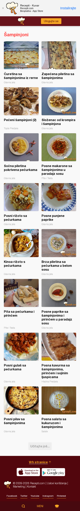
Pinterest (61, 496)
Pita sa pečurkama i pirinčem (21, 304)
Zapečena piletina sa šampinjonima (59, 62)
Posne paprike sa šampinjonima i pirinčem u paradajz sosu (59, 304)
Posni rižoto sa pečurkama (21, 204)
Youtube (35, 496)
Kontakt (31, 486)
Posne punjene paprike (59, 204)
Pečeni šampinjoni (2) (21, 108)
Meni (40, 506)
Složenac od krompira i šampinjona (59, 108)
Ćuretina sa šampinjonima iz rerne (21, 62)
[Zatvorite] (3, 8)
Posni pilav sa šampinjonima (21, 409)
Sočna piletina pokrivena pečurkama (21, 156)
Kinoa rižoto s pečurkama (21, 252)
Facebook (12, 496)
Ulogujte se (51, 21)
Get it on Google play (53, 472)
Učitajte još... (40, 446)
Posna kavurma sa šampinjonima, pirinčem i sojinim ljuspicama (59, 358)
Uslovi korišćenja (57, 483)
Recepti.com (7, 484)
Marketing (19, 486)
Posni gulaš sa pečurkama (21, 358)
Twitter (23, 496)
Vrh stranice (38, 462)
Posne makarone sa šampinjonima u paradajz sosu (59, 156)
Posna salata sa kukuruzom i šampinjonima (59, 409)
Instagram (48, 496)
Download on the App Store (28, 472)
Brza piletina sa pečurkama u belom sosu (59, 252)
